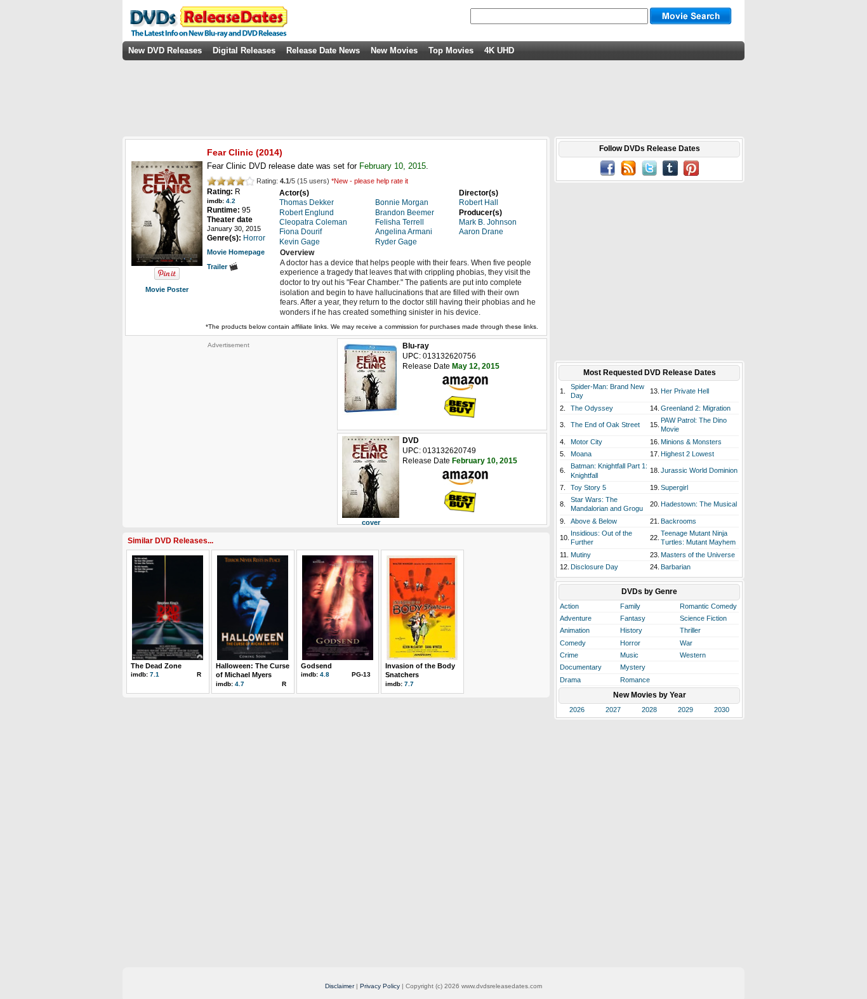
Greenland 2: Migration (696, 408)
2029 (685, 709)
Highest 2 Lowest (687, 454)
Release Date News (323, 50)
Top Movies (450, 50)
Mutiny (581, 555)
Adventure (576, 618)
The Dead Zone (156, 666)
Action (569, 606)
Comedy (573, 643)
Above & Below (594, 521)
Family (630, 606)
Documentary (581, 667)
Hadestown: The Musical (699, 504)
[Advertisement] (228, 428)
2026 (577, 709)
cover (371, 522)
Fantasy (632, 618)
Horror (630, 643)
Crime (569, 655)
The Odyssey (592, 408)
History (631, 630)
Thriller (690, 630)
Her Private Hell (685, 391)
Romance (635, 680)
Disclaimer (339, 985)
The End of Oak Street (605, 424)
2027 (613, 709)
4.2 (230, 200)
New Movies (394, 50)
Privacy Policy (380, 985)
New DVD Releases (165, 50)
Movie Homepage (236, 252)
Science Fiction (703, 618)
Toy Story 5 (588, 487)
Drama (570, 680)
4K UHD (499, 50)
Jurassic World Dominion (699, 470)
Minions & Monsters (691, 442)
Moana (581, 454)
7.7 (409, 683)
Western (693, 655)
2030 (721, 709)
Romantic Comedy (708, 606)
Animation (575, 630)
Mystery (632, 667)
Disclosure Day (594, 567)
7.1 (154, 674)
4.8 (324, 674)
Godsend (316, 666)
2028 (649, 709)
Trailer (218, 266)
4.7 (239, 683)
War (686, 643)
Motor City (586, 442)
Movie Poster (167, 289)
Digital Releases (244, 50)
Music (629, 655)
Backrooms (678, 521)
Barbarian (676, 567)
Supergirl (674, 487)
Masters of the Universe (698, 555)
